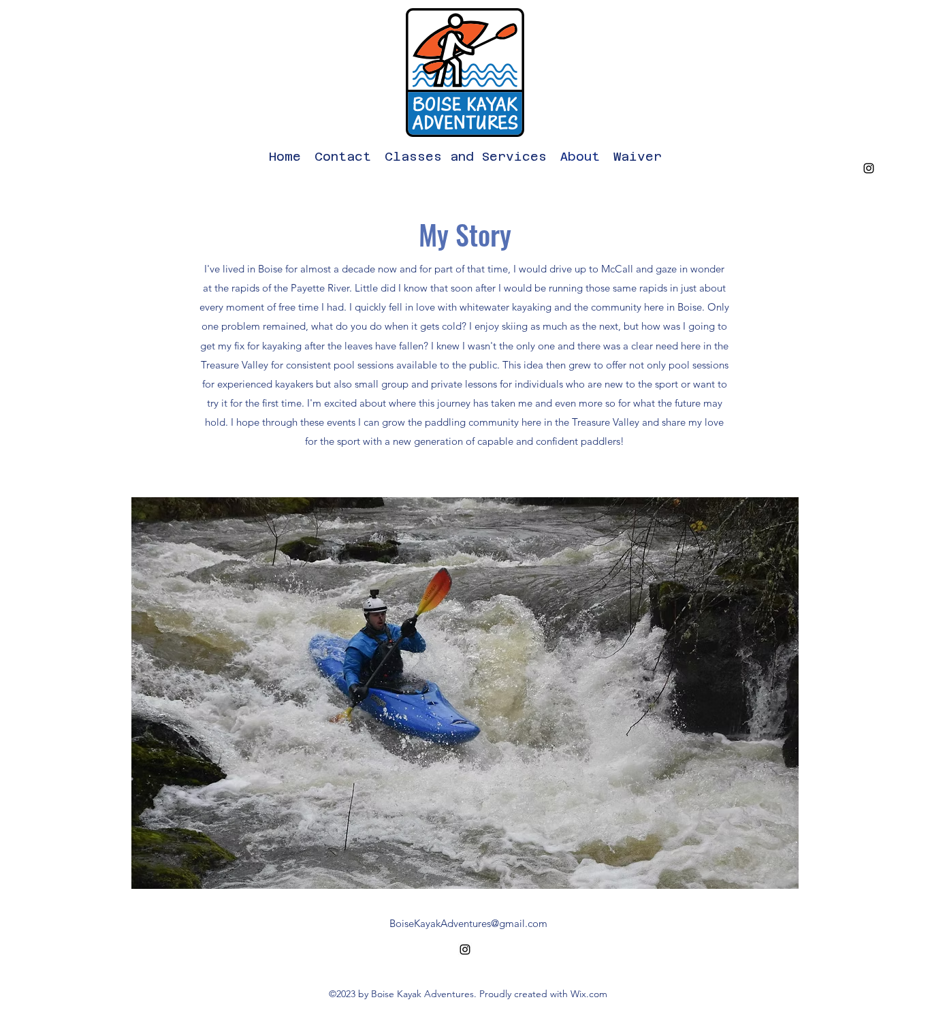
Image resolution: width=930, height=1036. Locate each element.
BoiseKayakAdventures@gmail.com (468, 923)
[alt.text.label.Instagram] (869, 168)
